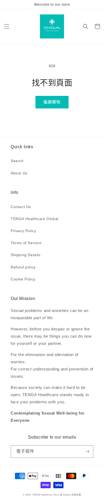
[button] (7, 26)
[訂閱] (87, 451)
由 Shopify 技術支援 (70, 494)
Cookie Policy (23, 279)
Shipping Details (26, 255)
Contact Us (21, 207)
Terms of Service (26, 243)
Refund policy (23, 267)
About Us (19, 173)
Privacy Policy (23, 231)
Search (17, 161)
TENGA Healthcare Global (34, 219)
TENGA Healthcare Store (45, 494)
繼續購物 (52, 102)
